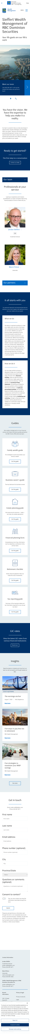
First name (7, 815)
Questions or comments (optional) (13, 881)
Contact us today (15, 162)
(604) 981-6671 (9, 87)
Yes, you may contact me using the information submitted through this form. (17, 900)
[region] (15, 1017)
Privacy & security (20, 996)
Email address (8, 837)
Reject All (15, 1020)
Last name (7, 826)
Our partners (9, 283)
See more (15, 783)
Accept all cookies (15, 1024)
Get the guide (15, 461)
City (4, 860)
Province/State (9, 871)
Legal (17, 999)
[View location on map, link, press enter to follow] (15, 934)
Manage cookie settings (15, 1029)
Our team (7, 180)
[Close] (27, 1003)
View (27, 3)
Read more (15, 645)
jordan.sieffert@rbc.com (8, 965)
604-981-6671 (9, 967)
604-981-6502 (9, 976)
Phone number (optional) (13, 848)
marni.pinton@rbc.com (8, 975)
